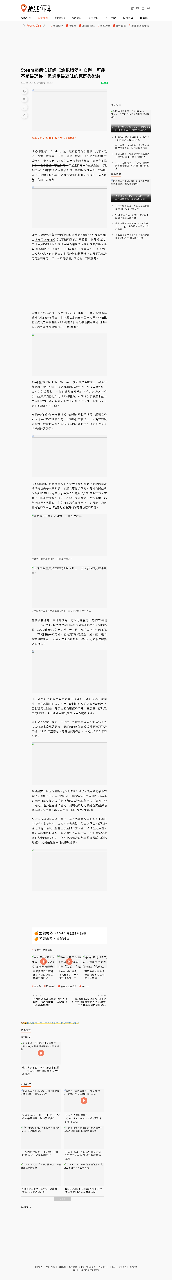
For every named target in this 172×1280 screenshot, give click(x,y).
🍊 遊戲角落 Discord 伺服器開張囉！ (62, 933)
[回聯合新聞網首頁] (24, 8)
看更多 (62, 1198)
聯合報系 (102, 1267)
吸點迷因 (105, 25)
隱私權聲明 (90, 1267)
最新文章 (116, 104)
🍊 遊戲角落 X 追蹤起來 (52, 938)
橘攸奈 (72, 25)
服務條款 (73, 1267)
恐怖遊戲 (50, 986)
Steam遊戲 (88, 25)
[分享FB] (24, 91)
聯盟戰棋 (121, 25)
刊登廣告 (39, 1267)
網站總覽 (133, 1267)
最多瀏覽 (116, 174)
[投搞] (132, 8)
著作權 (81, 1267)
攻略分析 (26, 18)
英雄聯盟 (58, 25)
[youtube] (137, 8)
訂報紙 (112, 1267)
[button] (148, 8)
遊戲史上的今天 (140, 25)
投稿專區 (128, 18)
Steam (85, 986)
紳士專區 (94, 18)
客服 (53, 1267)
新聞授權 (62, 1267)
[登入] (143, 8)
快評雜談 (77, 18)
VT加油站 (110, 18)
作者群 (144, 18)
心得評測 (43, 18)
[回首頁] (36, 8)
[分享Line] (24, 99)
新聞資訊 (60, 18)
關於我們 (122, 1267)
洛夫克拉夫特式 (69, 986)
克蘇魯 (37, 986)
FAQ (48, 1267)
